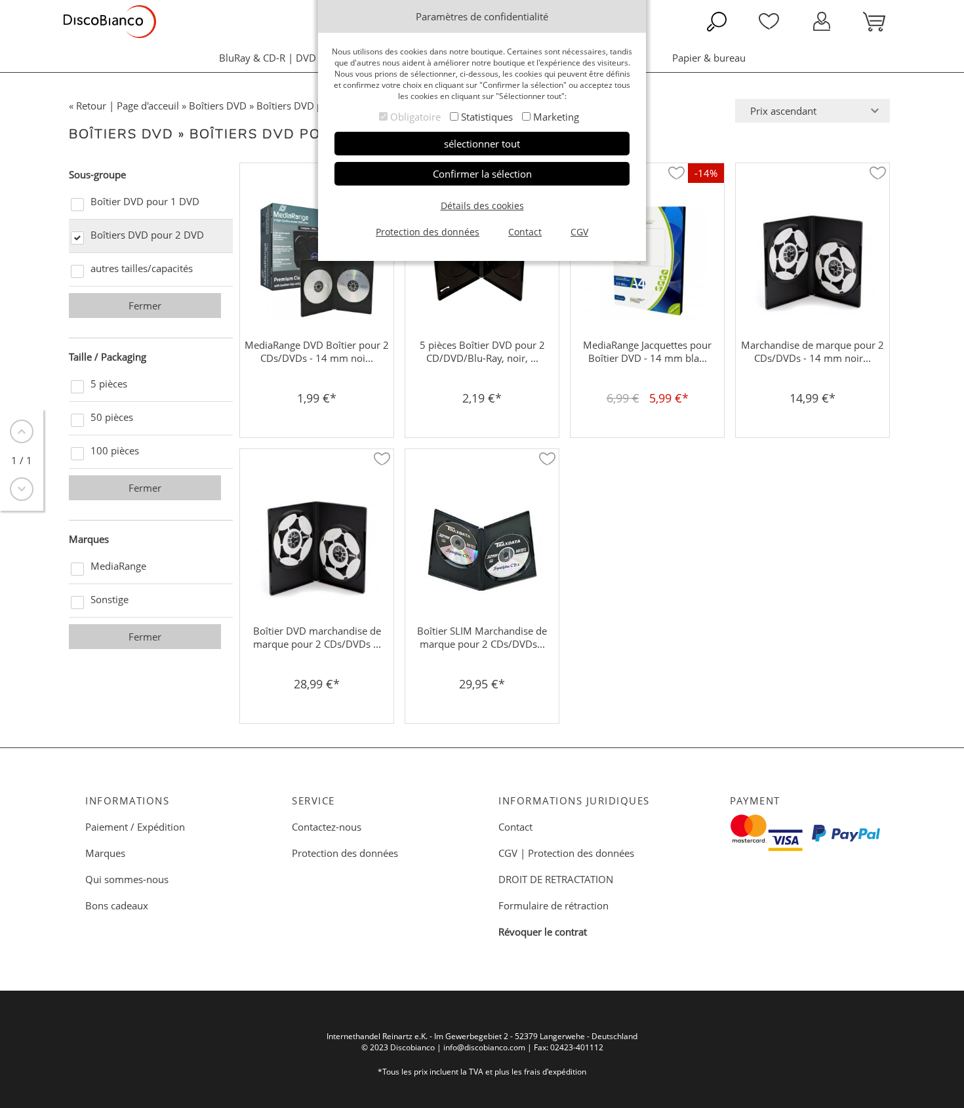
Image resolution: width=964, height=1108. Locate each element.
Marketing (556, 116)
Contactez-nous (326, 826)
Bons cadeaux (116, 905)
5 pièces (108, 383)
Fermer (145, 305)
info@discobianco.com (484, 1047)
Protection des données (345, 853)
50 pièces (111, 417)
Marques (105, 853)
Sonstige (109, 599)
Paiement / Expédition (135, 826)
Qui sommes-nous (127, 879)
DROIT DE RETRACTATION (555, 879)
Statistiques (487, 116)
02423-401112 (576, 1047)
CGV (507, 853)
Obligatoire (415, 116)
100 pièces (114, 450)
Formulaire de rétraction (553, 905)
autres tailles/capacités (141, 268)
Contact (515, 826)
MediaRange (118, 565)
